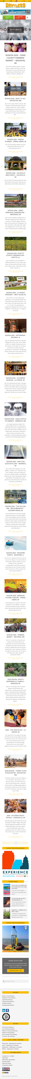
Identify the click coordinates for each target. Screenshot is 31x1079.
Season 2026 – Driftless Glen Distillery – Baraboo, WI (15, 464)
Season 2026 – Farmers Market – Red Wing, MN (15, 636)
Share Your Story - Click (15, 970)
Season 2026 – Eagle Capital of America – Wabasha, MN (15, 420)
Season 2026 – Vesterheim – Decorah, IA (15, 336)
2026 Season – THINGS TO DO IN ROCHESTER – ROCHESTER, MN (15, 773)
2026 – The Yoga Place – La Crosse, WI (15, 731)
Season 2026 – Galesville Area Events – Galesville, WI (15, 175)
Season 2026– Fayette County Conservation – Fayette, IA (15, 255)
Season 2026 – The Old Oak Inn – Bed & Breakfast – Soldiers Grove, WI (15, 508)
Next (26, 843)
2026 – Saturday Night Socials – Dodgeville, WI (15, 817)
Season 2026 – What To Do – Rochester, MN (15, 100)
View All (26, 881)
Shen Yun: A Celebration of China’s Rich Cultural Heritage (19, 887)
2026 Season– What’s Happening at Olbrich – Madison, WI (15, 681)
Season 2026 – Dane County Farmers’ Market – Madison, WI (15, 59)
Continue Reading (15, 77)
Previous (5, 843)
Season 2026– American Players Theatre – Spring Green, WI (16, 598)
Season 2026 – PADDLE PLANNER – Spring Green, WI (15, 140)
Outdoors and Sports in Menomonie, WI (18, 899)
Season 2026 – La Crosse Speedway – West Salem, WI (15, 294)
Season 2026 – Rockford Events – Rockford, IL (15, 554)
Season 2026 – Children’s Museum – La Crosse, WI (15, 379)
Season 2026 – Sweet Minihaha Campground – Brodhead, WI (15, 212)
